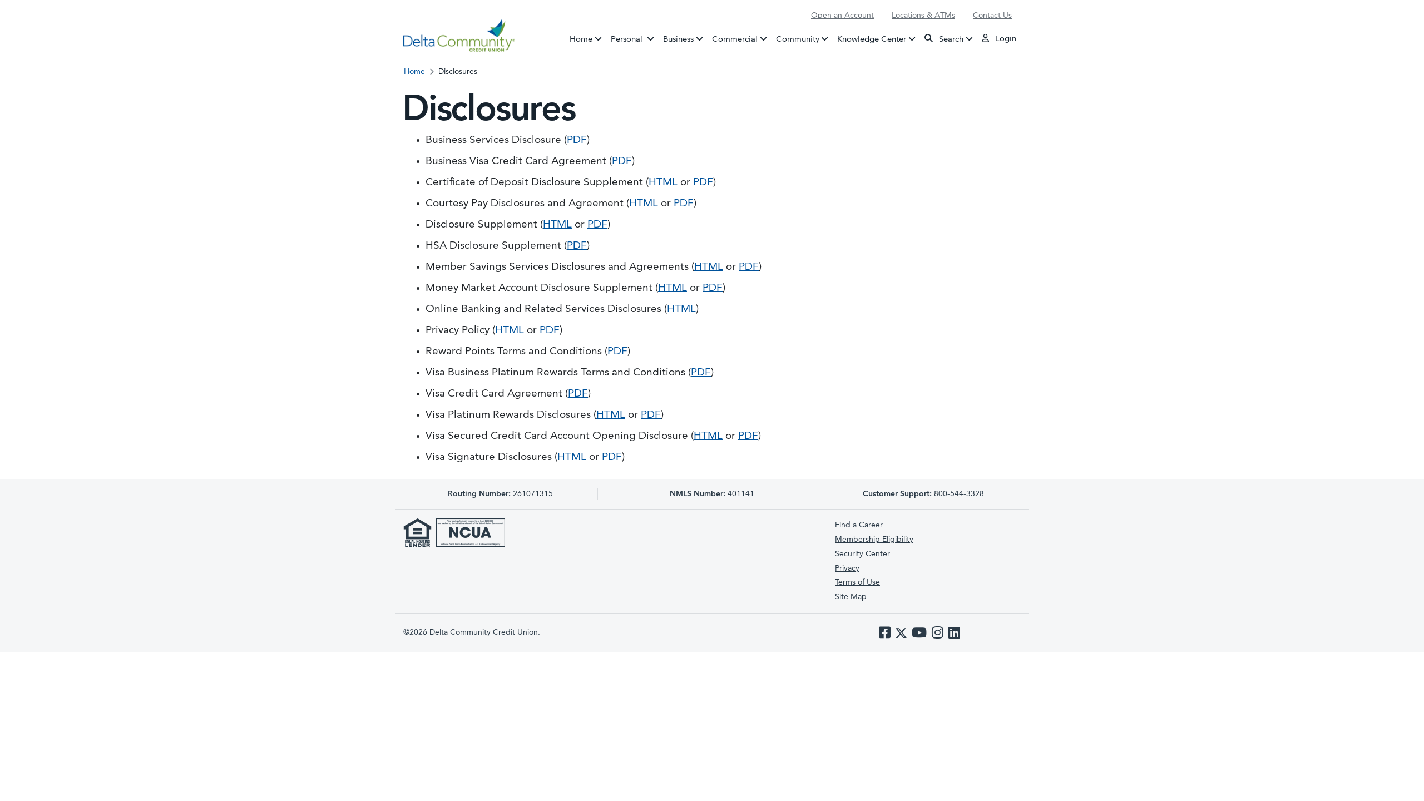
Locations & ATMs (923, 15)
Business (678, 39)
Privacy (847, 568)
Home (581, 39)
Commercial (735, 39)
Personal (635, 39)
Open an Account (842, 15)
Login (1004, 39)
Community (797, 39)
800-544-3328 (959, 494)
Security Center (862, 554)
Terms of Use (857, 582)
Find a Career (859, 525)
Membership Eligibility (874, 539)
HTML (663, 182)
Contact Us (992, 15)
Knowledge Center (871, 39)
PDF (577, 140)
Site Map (851, 597)
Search (950, 39)
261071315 (500, 494)
